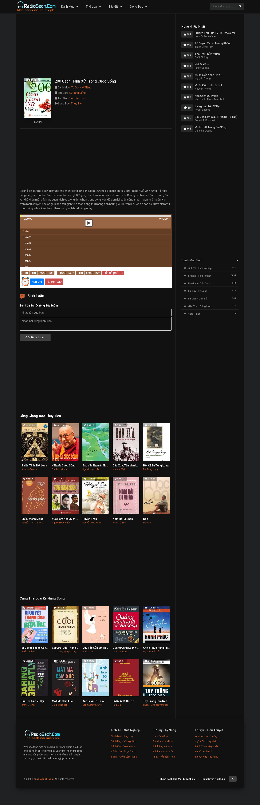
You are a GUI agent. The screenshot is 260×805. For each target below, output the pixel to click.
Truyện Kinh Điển (204, 751)
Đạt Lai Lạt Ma (59, 469)
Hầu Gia (117, 705)
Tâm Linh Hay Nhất (163, 741)
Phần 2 (27, 237)
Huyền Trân (89, 518)
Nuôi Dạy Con (160, 736)
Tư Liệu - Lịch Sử (197, 298)
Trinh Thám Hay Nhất (206, 746)
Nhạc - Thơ (194, 313)
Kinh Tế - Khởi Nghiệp (200, 268)
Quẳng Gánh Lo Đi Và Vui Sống (131, 647)
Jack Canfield (28, 651)
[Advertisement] (96, 46)
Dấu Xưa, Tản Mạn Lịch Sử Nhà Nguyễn (136, 465)
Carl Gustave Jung (92, 705)
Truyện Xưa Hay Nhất (206, 756)
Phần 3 (27, 243)
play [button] (95, 189)
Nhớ (145, 518)
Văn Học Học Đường (206, 736)
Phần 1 (27, 231)
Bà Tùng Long (150, 469)
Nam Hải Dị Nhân (123, 518)
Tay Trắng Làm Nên (155, 701)
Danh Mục (67, 6)
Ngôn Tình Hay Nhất (206, 741)
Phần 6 (27, 260)
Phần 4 (27, 249)
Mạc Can (147, 522)
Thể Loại (91, 6)
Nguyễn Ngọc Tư (91, 469)
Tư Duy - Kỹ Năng (81, 87)
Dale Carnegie (120, 651)
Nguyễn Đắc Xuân (61, 522)
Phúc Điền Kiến (77, 98)
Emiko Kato (88, 651)
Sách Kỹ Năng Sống (164, 751)
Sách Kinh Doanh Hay (123, 746)
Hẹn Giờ (37, 281)
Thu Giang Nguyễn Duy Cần (66, 651)
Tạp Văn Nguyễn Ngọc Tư (98, 465)
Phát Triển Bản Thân (164, 756)
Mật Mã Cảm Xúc (62, 701)
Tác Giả (113, 6)
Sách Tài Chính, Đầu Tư (123, 751)
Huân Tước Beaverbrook (155, 705)
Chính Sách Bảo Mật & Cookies (177, 779)
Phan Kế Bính (119, 522)
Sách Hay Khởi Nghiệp (123, 741)
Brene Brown (28, 705)
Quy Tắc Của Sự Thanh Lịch (99, 647)
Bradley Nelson (60, 705)
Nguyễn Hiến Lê (151, 651)
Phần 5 (27, 255)
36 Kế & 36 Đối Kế (123, 701)
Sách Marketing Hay (122, 736)
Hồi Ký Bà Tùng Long (155, 465)
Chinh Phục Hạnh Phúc (157, 647)
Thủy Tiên (77, 103)
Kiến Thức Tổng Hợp (199, 306)
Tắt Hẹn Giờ (54, 281)
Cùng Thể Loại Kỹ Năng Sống (42, 598)
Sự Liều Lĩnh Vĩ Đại (33, 701)
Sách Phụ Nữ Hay (162, 746)
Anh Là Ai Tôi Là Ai (93, 701)
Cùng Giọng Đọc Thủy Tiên (40, 416)
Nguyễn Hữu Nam (91, 522)
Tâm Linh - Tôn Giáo (199, 283)
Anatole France (29, 469)
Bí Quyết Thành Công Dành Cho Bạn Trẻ (46, 647)
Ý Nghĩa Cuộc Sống (63, 465)
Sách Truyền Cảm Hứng (124, 756)
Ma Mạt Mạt (119, 469)
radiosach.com (44, 779)
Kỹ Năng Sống (77, 92)
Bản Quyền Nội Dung (214, 779)
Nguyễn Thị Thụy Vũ (32, 522)
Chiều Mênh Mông (32, 518)
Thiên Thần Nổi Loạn (34, 465)
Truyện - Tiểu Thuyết (199, 275)
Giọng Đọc (136, 6)
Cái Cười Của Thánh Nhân (67, 647)
